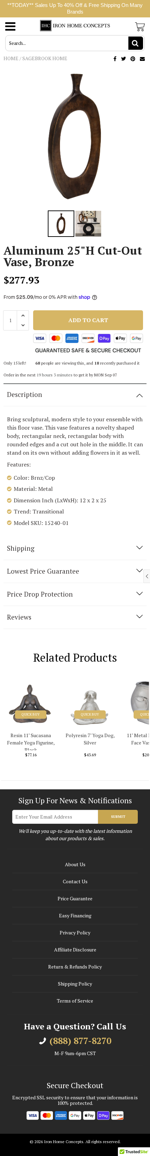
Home (10, 58)
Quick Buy (31, 714)
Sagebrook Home (44, 58)
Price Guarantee (75, 898)
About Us (75, 864)
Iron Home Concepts (63, 1141)
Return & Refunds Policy (75, 966)
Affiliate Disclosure (75, 949)
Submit (118, 816)
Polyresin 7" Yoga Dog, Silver (90, 739)
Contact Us (75, 881)
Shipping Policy (75, 983)
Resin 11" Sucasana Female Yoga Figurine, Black (31, 741)
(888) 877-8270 (80, 1041)
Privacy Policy (75, 932)
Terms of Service (75, 1000)
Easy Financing (75, 915)
